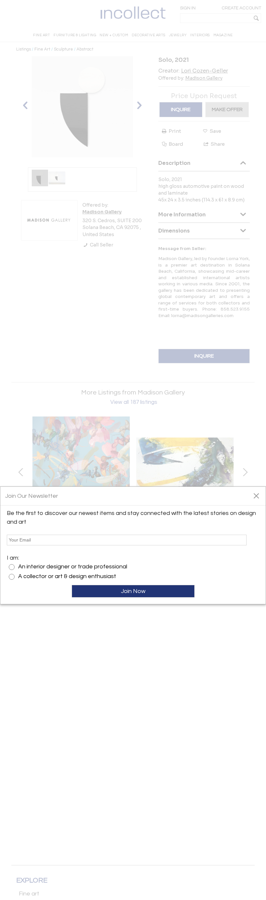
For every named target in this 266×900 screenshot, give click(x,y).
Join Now (133, 591)
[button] (256, 495)
